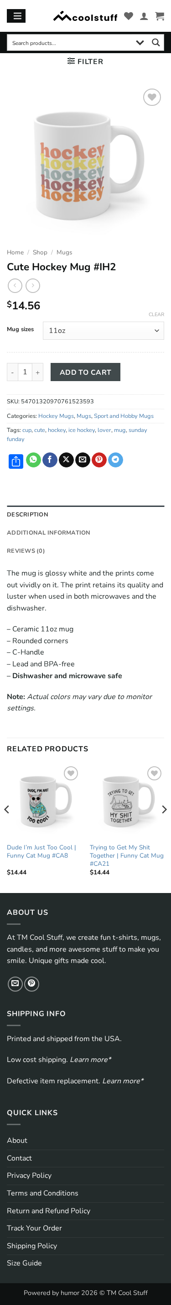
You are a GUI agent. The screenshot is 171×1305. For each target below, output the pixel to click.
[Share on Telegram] (115, 460)
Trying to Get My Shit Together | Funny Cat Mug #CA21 (127, 856)
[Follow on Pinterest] (31, 984)
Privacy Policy (29, 1176)
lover (104, 430)
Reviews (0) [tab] (26, 551)
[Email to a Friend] (82, 460)
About (17, 1141)
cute (39, 430)
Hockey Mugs (56, 416)
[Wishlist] (128, 16)
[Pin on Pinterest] (99, 460)
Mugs (65, 252)
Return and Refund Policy (48, 1211)
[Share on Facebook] (49, 460)
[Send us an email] (15, 984)
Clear (156, 315)
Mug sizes (20, 330)
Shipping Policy (32, 1246)
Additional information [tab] (49, 533)
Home (15, 252)
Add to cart (86, 372)
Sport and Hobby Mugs (124, 416)
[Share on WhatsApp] (33, 460)
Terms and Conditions (42, 1193)
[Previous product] (33, 285)
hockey (57, 430)
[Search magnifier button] (156, 42)
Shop (40, 252)
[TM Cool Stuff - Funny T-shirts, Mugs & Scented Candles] (85, 16)
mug (120, 430)
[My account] (144, 16)
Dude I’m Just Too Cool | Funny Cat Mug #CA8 (41, 851)
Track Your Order (34, 1228)
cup (26, 430)
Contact (19, 1158)
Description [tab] (27, 515)
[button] (159, 16)
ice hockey (81, 430)
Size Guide (24, 1263)
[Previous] (7, 827)
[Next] (163, 827)
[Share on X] (66, 460)
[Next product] (15, 285)
